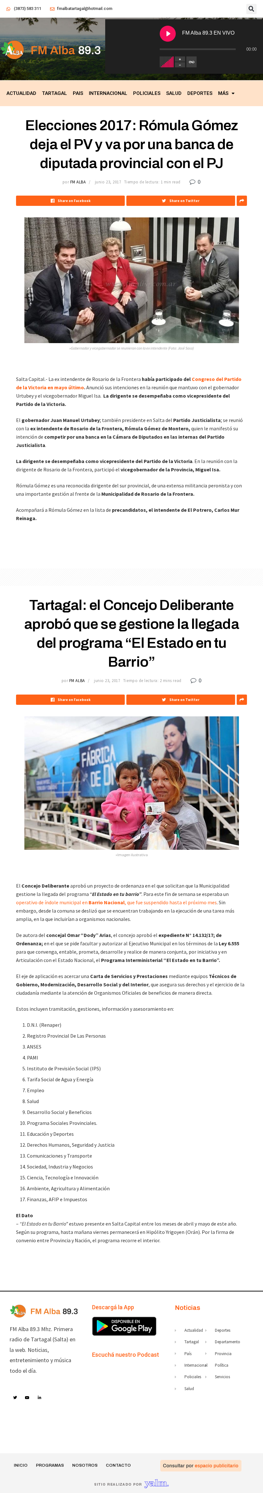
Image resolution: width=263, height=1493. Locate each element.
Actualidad (21, 93)
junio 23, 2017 (108, 182)
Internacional (108, 93)
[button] (251, 9)
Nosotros (85, 1465)
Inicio (21, 1465)
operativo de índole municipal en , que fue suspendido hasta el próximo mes (116, 902)
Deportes (199, 93)
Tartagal (54, 93)
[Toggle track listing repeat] (191, 61)
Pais (78, 93)
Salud (174, 93)
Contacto (118, 1465)
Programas (50, 1465)
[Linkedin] (39, 1397)
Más (223, 93)
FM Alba (78, 182)
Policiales (146, 93)
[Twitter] (15, 1397)
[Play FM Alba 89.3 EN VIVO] (168, 34)
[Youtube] (27, 1397)
